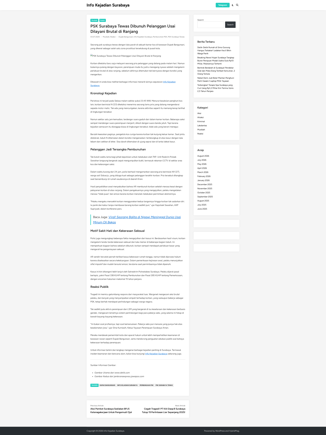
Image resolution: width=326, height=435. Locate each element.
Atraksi (200, 117)
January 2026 (203, 180)
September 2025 (205, 196)
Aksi (199, 113)
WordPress (220, 431)
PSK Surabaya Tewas (176, 37)
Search (200, 20)
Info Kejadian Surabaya (108, 5)
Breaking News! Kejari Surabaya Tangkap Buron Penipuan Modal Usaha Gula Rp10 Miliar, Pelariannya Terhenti (215, 60)
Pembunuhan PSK (160, 37)
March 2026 (202, 172)
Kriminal (201, 121)
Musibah (94, 20)
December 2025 (204, 184)
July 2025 (201, 205)
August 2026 (203, 156)
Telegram (222, 5)
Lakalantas (202, 125)
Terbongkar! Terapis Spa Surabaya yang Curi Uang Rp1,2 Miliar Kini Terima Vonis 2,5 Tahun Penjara (215, 88)
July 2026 (201, 160)
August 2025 (203, 200)
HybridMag (234, 431)
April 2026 (202, 168)
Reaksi (102, 20)
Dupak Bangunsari (126, 37)
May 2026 (201, 164)
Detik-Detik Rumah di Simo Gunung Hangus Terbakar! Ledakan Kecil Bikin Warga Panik (214, 50)
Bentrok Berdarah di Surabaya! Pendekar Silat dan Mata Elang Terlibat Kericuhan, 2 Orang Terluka (216, 71)
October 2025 (203, 192)
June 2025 (202, 209)
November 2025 (204, 188)
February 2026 (203, 176)
